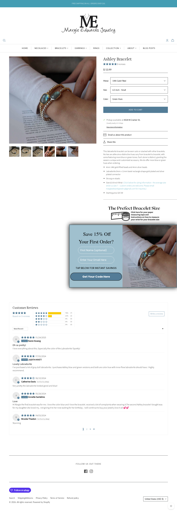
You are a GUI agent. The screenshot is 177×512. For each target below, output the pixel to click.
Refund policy (73, 498)
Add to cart (135, 110)
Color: (105, 99)
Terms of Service (57, 498)
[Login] (167, 40)
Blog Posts (149, 48)
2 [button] (86, 429)
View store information (114, 127)
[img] (28, 337)
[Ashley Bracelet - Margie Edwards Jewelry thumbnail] (38, 151)
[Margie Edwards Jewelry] (88, 23)
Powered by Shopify (41, 502)
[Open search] (4, 40)
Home (25, 48)
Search (12, 498)
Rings (96, 48)
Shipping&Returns (25, 498)
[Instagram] (91, 471)
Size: (105, 90)
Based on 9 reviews (21, 316)
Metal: (106, 81)
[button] (110, 64)
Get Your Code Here (96, 276)
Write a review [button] (156, 313)
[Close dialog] (173, 228)
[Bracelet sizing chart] (135, 213)
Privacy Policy (41, 498)
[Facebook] (85, 471)
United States (154, 499)
